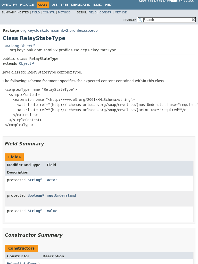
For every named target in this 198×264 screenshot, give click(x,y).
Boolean (35, 195)
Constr (49, 12)
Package (27, 4)
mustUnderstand (61, 195)
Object (25, 63)
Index (97, 4)
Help (108, 4)
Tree (64, 4)
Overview (9, 4)
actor (52, 180)
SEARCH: (129, 20)
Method (64, 12)
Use (54, 4)
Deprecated (80, 4)
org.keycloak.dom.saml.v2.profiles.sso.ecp (59, 30)
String (34, 180)
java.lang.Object (17, 46)
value (52, 211)
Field (36, 12)
